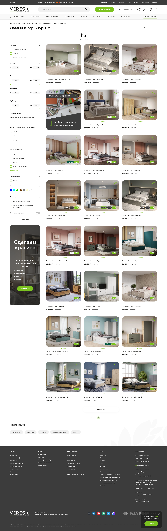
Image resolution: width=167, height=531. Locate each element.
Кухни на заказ (71, 461)
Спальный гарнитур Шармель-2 (56, 261)
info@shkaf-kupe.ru (145, 461)
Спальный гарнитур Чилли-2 (131, 306)
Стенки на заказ (71, 466)
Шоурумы (121, 2)
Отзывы (102, 458)
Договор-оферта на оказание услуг (110, 477)
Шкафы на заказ (71, 458)
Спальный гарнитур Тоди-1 (93, 397)
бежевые (43, 432)
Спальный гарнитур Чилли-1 (131, 79)
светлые (75, 432)
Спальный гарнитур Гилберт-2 (132, 397)
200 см (15, 122)
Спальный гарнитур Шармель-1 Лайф (58, 79)
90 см (14, 144)
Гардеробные (13, 461)
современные (16, 432)
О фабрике (104, 2)
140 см (15, 132)
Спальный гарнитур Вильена (131, 170)
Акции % (154, 2)
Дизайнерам (145, 2)
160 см (15, 136)
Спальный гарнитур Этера (92, 216)
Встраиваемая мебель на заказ (76, 472)
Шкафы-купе (13, 455)
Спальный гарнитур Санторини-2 (57, 352)
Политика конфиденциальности (109, 472)
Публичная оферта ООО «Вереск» (110, 474)
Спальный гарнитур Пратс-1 (93, 261)
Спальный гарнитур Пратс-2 (93, 125)
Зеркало (15, 154)
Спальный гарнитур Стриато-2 (132, 216)
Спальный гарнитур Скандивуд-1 (57, 397)
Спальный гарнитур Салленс (131, 352)
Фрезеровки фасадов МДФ (108, 483)
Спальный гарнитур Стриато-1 (56, 216)
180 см (15, 140)
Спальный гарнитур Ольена (55, 170)
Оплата (102, 463)
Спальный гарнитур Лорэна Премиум (134, 125)
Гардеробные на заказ (73, 463)
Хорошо (151, 524)
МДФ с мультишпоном (20, 167)
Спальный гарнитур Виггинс (93, 352)
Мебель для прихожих (16, 463)
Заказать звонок (104, 9)
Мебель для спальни (16, 469)
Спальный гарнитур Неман (55, 306)
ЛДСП (15, 162)
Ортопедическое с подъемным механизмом (23, 206)
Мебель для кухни (15, 472)
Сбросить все (25, 219)
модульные (30, 432)
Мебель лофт (13, 474)
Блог (130, 2)
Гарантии (102, 466)
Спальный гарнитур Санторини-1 (133, 261)
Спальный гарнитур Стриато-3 (94, 79)
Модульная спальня (19, 58)
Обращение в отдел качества (108, 480)
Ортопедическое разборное (22, 201)
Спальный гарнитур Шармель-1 (94, 170)
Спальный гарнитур (19, 49)
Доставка (112, 2)
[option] (58, 2)
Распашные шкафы (15, 458)
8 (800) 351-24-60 (143, 458)
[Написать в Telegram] (139, 9)
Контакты (136, 2)
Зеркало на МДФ (18, 158)
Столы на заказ (71, 469)
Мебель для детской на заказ (75, 474)
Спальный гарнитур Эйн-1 (92, 306)
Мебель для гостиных (16, 466)
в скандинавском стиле (59, 432)
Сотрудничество (104, 469)
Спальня (15, 54)
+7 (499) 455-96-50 (143, 456)
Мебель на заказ (71, 455)
